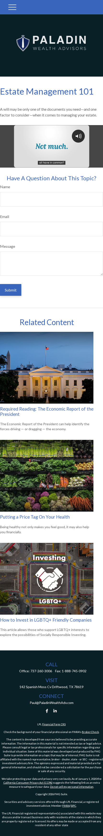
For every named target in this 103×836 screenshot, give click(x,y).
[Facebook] (47, 711)
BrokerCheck (90, 731)
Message (7, 246)
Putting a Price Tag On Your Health (35, 517)
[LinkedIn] (55, 711)
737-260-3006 (41, 671)
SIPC (73, 805)
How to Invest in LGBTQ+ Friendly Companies (46, 620)
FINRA (66, 805)
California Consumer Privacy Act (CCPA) (27, 782)
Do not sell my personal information (71, 786)
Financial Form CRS (54, 724)
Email (4, 216)
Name (5, 186)
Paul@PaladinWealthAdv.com (52, 703)
